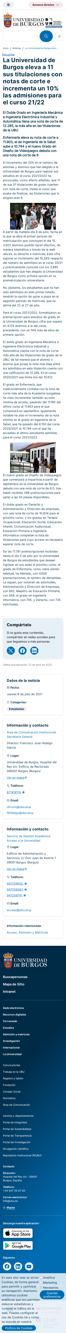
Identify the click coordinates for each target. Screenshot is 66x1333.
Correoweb (10, 1021)
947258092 (15, 889)
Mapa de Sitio (13, 984)
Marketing (50, 1282)
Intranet (9, 991)
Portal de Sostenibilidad (17, 1128)
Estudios (8, 1027)
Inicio (5, 48)
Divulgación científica (15, 1148)
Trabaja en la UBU (13, 1071)
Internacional (11, 1047)
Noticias (16, 48)
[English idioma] (8, 5)
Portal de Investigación (16, 1142)
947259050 (15, 883)
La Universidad (12, 1054)
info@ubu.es (10, 1200)
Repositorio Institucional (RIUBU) (22, 1155)
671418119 (14, 792)
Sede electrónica (13, 1007)
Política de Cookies (18, 1328)
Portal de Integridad (15, 1122)
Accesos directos (43, 4)
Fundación (9, 1084)
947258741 (15, 895)
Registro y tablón (13, 1078)
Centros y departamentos (18, 1115)
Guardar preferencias (52, 1294)
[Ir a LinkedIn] (34, 651)
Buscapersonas (15, 977)
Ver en (15, 777)
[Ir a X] (11, 651)
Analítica (49, 1277)
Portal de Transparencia (17, 1135)
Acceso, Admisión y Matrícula (27, 932)
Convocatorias (11, 1065)
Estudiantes (16, 708)
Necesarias (50, 1287)
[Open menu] (59, 36)
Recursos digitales (14, 1014)
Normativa (9, 1098)
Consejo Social (11, 1091)
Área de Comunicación (16, 1104)
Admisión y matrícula (16, 1034)
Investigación (11, 1040)
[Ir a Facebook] (23, 651)
